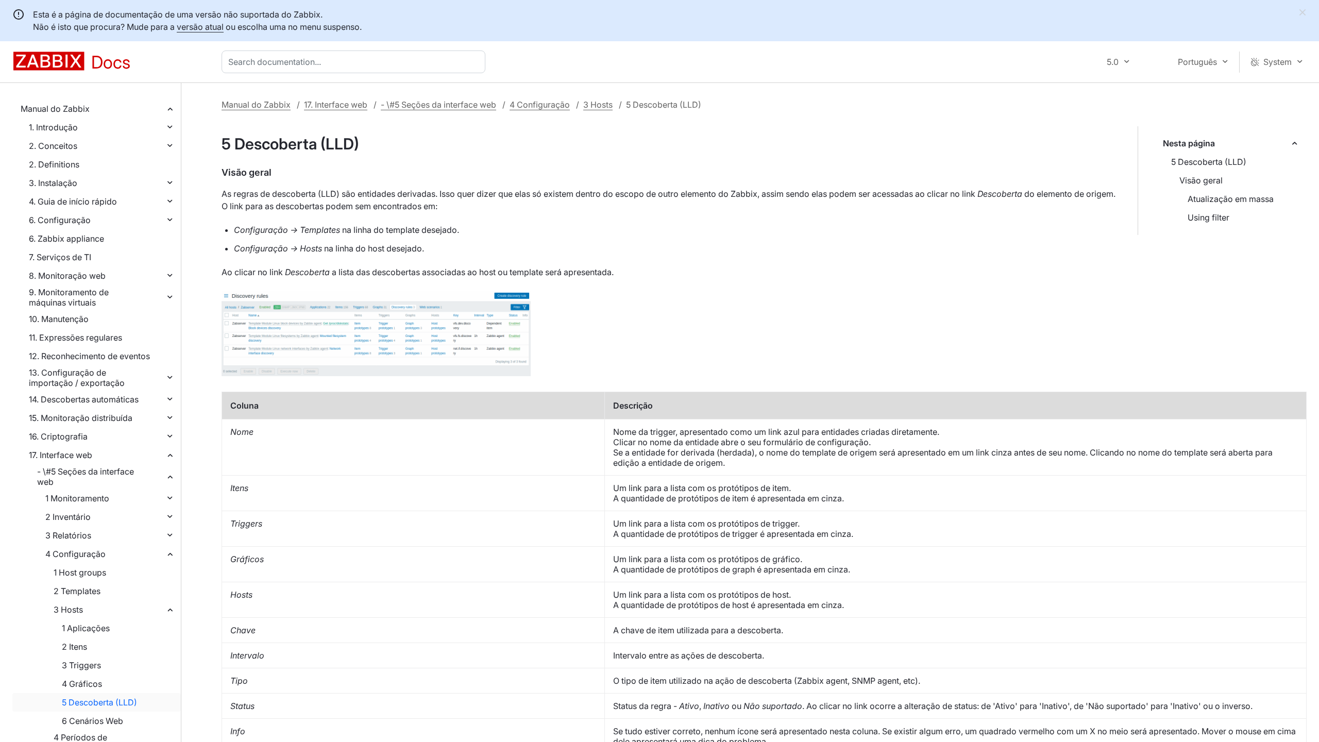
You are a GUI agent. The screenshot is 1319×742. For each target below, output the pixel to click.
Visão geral (1201, 180)
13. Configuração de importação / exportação (77, 377)
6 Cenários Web (92, 721)
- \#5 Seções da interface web (85, 476)
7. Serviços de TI (60, 257)
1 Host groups (80, 572)
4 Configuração (75, 554)
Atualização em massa (1231, 199)
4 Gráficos (82, 684)
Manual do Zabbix (55, 109)
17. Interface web (60, 455)
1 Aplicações (86, 628)
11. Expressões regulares (75, 337)
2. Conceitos (53, 146)
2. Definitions (54, 164)
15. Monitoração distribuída (80, 418)
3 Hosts (68, 609)
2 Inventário (68, 517)
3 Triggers (81, 665)
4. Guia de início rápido (73, 201)
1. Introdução (53, 127)
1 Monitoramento (77, 498)
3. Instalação (53, 183)
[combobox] (355, 62)
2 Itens (74, 647)
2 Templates (77, 591)
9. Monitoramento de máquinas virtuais (69, 297)
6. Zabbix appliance (66, 238)
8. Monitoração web (67, 276)
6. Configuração (60, 220)
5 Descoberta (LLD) (99, 702)
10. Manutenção (59, 319)
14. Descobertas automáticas (84, 399)
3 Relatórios (68, 535)
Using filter (1208, 217)
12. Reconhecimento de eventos (89, 356)
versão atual (200, 27)
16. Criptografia (58, 436)
